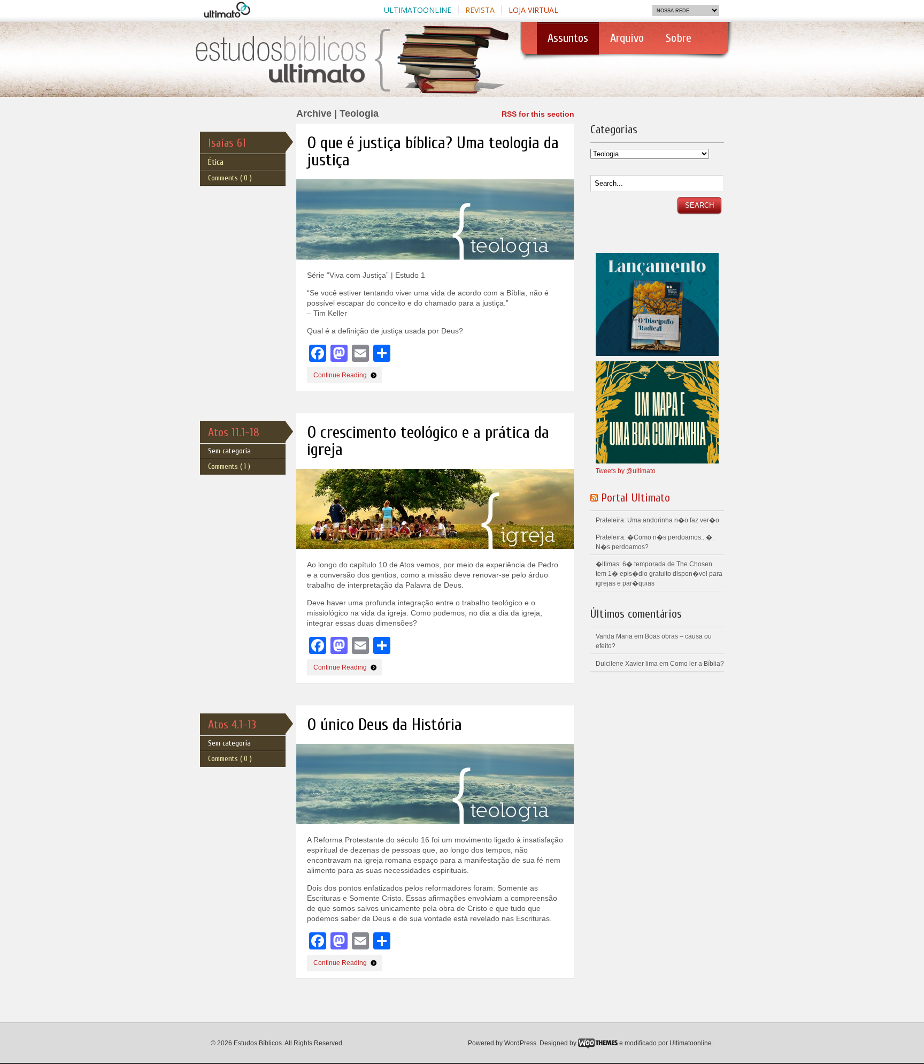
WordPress (520, 1043)
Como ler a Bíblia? (697, 663)
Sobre (678, 38)
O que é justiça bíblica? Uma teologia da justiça (433, 151)
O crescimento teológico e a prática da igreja (428, 440)
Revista (480, 10)
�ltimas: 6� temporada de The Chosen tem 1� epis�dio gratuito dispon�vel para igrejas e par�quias (659, 573)
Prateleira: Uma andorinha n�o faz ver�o (657, 520)
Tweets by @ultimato (626, 471)
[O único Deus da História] (440, 833)
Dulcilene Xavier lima (627, 663)
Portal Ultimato (635, 498)
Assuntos (562, 43)
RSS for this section (538, 114)
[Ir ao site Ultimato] (231, 14)
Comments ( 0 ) (230, 178)
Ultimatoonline (417, 10)
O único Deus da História (384, 724)
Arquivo (627, 38)
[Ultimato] (332, 87)
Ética (216, 162)
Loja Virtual (533, 10)
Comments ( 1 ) (229, 466)
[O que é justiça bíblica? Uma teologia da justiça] (440, 268)
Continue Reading (340, 375)
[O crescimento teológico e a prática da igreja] (440, 557)
